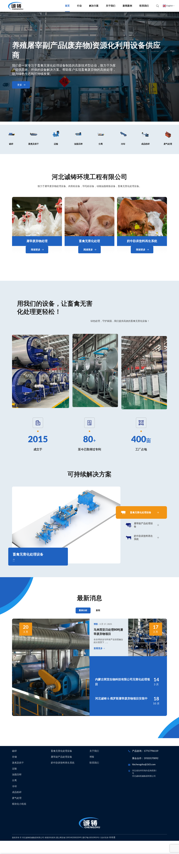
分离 (14, 780)
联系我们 (144, 6)
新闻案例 (127, 6)
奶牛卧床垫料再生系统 (142, 241)
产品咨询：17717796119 (145, 751)
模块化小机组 (19, 804)
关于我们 (110, 6)
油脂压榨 (16, 774)
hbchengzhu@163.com (144, 764)
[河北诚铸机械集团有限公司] (15, 6)
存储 (14, 757)
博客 (92, 757)
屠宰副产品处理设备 (61, 757)
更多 (19, 85)
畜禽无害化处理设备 (61, 751)
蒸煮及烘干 (18, 763)
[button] (10, 68)
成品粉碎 (16, 792)
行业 (79, 6)
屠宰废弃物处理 (37, 241)
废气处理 (16, 798)
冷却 (14, 786)
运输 (14, 769)
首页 (67, 6)
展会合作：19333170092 (145, 758)
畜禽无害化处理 (89, 241)
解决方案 (94, 6)
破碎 (14, 751)
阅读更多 (35, 250)
